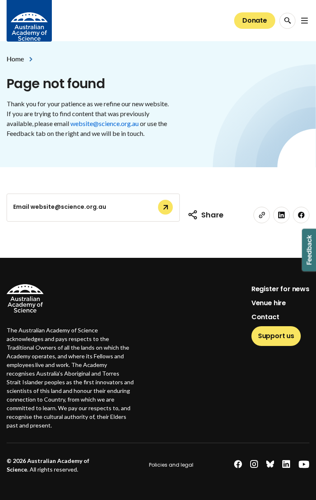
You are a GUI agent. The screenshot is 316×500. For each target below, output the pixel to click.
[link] (261, 215)
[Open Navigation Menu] (304, 21)
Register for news (280, 289)
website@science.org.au (104, 123)
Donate (254, 20)
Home (15, 59)
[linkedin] (281, 215)
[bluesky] (270, 464)
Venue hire (268, 303)
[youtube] (303, 464)
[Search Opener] (287, 21)
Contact (265, 317)
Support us (276, 336)
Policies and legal (171, 464)
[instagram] (254, 464)
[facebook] (301, 215)
